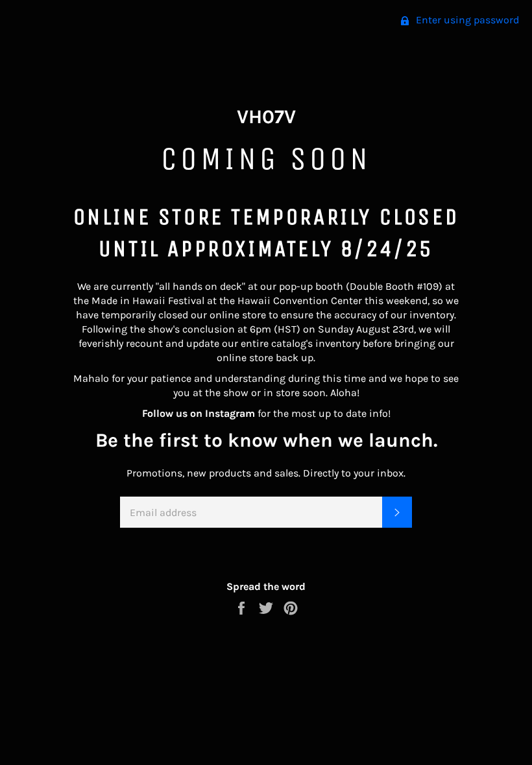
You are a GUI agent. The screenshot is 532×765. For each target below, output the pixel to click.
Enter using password (466, 20)
